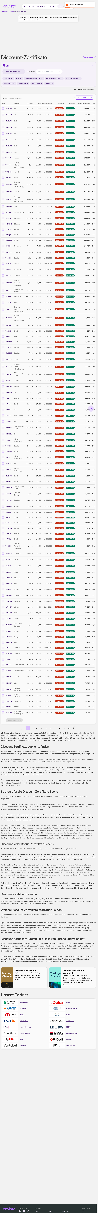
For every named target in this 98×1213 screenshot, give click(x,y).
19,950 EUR (59, 263)
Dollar (51, 1211)
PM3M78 (8, 207)
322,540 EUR (59, 566)
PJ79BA (8, 494)
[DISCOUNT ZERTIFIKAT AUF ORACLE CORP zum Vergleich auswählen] (3, 240)
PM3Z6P (8, 689)
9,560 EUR (70, 463)
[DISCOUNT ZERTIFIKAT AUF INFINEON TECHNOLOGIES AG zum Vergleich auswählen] (3, 607)
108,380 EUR (70, 410)
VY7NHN (8, 528)
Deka (68, 1002)
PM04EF (8, 683)
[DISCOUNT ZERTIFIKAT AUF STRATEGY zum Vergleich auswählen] (3, 184)
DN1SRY (8, 665)
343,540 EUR (70, 296)
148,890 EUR (70, 275)
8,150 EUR (59, 115)
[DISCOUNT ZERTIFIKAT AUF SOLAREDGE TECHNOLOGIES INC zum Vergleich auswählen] (3, 712)
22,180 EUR (70, 572)
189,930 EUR (70, 386)
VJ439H (8, 546)
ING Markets (24, 1021)
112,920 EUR (59, 589)
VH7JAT (8, 659)
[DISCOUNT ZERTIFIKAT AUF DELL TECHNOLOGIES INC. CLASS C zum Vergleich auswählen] (3, 206)
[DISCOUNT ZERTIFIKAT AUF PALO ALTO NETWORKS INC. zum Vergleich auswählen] (3, 689)
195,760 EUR (70, 428)
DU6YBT (8, 637)
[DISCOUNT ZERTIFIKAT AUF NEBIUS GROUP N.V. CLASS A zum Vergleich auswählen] (3, 158)
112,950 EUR (59, 631)
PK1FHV (8, 566)
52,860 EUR (70, 607)
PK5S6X (8, 246)
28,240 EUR (59, 625)
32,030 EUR (59, 415)
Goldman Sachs (71, 1009)
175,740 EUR (59, 398)
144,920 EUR (59, 500)
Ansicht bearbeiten (83, 97)
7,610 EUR (59, 121)
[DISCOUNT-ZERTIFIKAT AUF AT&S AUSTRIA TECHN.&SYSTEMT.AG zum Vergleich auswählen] (3, 177)
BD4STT (8, 648)
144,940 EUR (59, 553)
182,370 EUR (59, 229)
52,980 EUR (70, 707)
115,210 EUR (59, 240)
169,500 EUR (59, 158)
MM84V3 (8, 325)
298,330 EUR (70, 659)
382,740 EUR (59, 613)
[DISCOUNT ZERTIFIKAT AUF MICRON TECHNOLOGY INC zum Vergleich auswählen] (3, 440)
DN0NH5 (8, 578)
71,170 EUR (59, 642)
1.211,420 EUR (70, 523)
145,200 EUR (70, 595)
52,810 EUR (59, 607)
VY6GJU (8, 158)
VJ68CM (8, 240)
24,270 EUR (70, 712)
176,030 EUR (70, 398)
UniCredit (69, 1039)
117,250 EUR (70, 331)
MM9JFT (8, 133)
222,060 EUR (70, 517)
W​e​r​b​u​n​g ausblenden (64, 38)
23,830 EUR (70, 421)
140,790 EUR (70, 476)
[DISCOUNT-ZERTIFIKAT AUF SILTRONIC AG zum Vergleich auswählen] (3, 224)
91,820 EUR (70, 318)
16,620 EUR (70, 212)
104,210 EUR (59, 434)
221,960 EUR (59, 517)
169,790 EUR (70, 158)
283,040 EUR (70, 689)
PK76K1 (8, 671)
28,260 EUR (70, 625)
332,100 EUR (70, 218)
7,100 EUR (70, 127)
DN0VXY (8, 374)
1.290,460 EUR (70, 601)
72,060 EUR (70, 336)
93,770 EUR (59, 184)
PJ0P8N (8, 421)
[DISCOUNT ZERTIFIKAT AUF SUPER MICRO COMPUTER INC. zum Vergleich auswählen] (3, 625)
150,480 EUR (59, 653)
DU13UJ (8, 517)
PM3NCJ (8, 434)
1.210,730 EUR (59, 523)
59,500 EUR (59, 695)
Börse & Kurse (4, 11)
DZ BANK (23, 1009)
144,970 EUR (70, 500)
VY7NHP (8, 229)
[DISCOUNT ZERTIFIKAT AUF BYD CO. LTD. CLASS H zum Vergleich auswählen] (3, 108)
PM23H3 (8, 387)
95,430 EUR (70, 366)
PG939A (8, 500)
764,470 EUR (59, 440)
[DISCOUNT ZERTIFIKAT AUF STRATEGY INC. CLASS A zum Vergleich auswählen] (3, 165)
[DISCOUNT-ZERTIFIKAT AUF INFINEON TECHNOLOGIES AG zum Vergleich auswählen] (3, 707)
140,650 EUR (70, 404)
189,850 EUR (70, 347)
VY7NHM (8, 172)
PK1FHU (8, 218)
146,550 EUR (59, 482)
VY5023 (8, 440)
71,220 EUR (70, 642)
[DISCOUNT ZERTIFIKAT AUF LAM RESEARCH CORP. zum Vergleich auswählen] (3, 670)
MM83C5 (8, 353)
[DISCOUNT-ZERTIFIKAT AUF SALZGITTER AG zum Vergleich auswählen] (3, 637)
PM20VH (8, 488)
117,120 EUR (59, 380)
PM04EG (8, 393)
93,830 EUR (70, 184)
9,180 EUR (70, 152)
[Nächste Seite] (74, 728)
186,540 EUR (70, 192)
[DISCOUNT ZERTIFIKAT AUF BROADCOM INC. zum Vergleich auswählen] (3, 659)
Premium (52, 6)
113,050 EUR (70, 631)
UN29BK (8, 416)
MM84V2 (8, 560)
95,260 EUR (59, 309)
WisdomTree (70, 1045)
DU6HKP (8, 342)
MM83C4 (8, 553)
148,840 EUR (59, 275)
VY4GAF (8, 523)
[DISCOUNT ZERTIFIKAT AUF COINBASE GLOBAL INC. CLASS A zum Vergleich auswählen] (3, 252)
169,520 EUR (70, 701)
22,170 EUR (59, 572)
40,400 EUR (70, 546)
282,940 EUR (59, 689)
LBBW (68, 1027)
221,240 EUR (59, 451)
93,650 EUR (59, 165)
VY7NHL (8, 347)
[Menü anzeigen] (24, 6)
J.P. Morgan (70, 1021)
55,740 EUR (59, 269)
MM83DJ (8, 359)
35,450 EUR (70, 506)
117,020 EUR (59, 325)
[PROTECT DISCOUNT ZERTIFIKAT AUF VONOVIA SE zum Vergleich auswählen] (3, 263)
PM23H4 (8, 192)
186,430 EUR (59, 172)
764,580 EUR (59, 470)
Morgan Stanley (25, 1033)
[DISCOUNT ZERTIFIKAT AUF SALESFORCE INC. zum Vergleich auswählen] (3, 701)
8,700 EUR (70, 108)
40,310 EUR (59, 546)
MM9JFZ (8, 152)
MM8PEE (8, 654)
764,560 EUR (70, 440)
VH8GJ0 (8, 451)
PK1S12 (8, 297)
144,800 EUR (59, 446)
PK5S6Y (8, 269)
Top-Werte (65, 1211)
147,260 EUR (70, 252)
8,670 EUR (59, 108)
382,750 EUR (70, 613)
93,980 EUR (70, 199)
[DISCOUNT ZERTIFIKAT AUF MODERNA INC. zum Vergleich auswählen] (3, 648)
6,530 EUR (59, 140)
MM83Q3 (8, 367)
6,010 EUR (70, 133)
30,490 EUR (59, 494)
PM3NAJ (8, 283)
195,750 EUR (59, 428)
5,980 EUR (59, 133)
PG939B (8, 275)
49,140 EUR (70, 637)
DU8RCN (8, 707)
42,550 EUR (59, 283)
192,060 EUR (59, 374)
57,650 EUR (59, 246)
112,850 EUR (59, 559)
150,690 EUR (70, 653)
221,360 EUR (70, 451)
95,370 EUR (59, 366)
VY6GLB (8, 534)
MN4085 (8, 713)
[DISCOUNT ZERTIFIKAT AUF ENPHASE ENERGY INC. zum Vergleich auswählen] (3, 494)
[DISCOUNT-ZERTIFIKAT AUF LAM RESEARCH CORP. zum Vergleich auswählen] (3, 665)
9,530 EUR (59, 463)
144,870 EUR (70, 446)
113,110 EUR (70, 539)
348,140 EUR (59, 206)
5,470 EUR (70, 146)
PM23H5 (8, 677)
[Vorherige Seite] (23, 728)
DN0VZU (8, 583)
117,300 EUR (70, 342)
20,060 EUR (70, 263)
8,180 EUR (70, 115)
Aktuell (31, 6)
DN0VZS (8, 642)
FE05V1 (8, 589)
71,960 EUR (59, 302)
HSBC (22, 1015)
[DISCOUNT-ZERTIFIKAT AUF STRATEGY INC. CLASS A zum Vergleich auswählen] (3, 199)
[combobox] (49, 71)
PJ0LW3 (8, 380)
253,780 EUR (59, 670)
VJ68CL (8, 512)
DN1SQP (8, 613)
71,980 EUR (70, 302)
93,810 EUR (70, 165)
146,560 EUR (70, 482)
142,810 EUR (70, 235)
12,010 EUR (59, 618)
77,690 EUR (70, 224)
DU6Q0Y (8, 235)
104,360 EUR (70, 434)
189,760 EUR (59, 347)
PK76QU (8, 631)
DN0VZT (8, 336)
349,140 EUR (70, 206)
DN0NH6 (8, 224)
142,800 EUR (59, 235)
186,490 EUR (59, 192)
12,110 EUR (70, 618)
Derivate (12, 11)
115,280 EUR (70, 240)
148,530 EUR (70, 533)
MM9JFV (8, 127)
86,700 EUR (59, 290)
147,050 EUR (59, 252)
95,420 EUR (70, 309)
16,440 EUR (59, 212)
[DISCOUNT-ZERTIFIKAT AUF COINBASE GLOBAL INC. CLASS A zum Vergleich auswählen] (3, 595)
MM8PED (8, 252)
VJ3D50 (8, 263)
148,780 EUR (59, 258)
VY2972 (8, 302)
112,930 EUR (70, 589)
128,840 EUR (70, 177)
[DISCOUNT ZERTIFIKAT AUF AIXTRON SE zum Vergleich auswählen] (3, 506)
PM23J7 (8, 457)
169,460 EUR (59, 701)
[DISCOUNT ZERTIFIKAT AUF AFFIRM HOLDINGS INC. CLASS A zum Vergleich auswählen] (3, 695)
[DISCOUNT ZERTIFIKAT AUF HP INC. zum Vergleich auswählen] (3, 421)
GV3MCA (8, 607)
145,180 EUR (59, 595)
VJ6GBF (8, 258)
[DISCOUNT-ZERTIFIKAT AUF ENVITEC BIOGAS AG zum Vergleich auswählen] (3, 212)
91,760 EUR (59, 318)
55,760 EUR (70, 269)
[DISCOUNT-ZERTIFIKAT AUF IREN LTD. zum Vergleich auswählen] (3, 415)
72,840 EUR (70, 683)
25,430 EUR (70, 665)
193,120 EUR (70, 487)
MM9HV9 (8, 476)
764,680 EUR (70, 470)
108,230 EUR (59, 410)
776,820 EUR (59, 457)
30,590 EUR (70, 494)
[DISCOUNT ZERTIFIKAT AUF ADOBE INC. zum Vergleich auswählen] (3, 451)
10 (69, 728)
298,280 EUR (59, 659)
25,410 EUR (59, 665)
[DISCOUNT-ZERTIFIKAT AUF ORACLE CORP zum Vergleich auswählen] (3, 342)
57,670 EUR (70, 246)
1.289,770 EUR (59, 601)
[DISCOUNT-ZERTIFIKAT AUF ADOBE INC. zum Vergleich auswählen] (3, 517)
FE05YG (8, 199)
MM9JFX (8, 115)
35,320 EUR (59, 506)
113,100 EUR (59, 539)
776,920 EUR (70, 457)
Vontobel (23, 1045)
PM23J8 (8, 470)
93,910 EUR (59, 199)
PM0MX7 (8, 506)
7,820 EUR (59, 359)
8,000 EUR (70, 359)
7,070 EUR (59, 127)
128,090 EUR (59, 177)
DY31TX (8, 212)
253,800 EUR (70, 670)
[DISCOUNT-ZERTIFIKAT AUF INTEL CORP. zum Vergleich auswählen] (3, 336)
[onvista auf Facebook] (20, 1211)
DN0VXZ (8, 428)
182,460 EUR (70, 229)
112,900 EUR (70, 559)
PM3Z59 (8, 410)
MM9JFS (8, 146)
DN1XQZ (8, 177)
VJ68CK (8, 331)
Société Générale (72, 1033)
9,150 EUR (59, 152)
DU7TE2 (8, 539)
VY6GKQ (8, 165)
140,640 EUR (59, 404)
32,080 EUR (70, 415)
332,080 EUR (59, 218)
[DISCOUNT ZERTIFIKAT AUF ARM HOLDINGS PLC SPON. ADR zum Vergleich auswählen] (3, 487)
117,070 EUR (70, 325)
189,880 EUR (59, 386)
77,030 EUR (59, 224)
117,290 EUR (59, 342)
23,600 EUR (59, 712)
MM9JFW (8, 121)
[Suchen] (72, 6)
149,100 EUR (70, 353)
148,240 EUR (59, 533)
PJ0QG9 (8, 619)
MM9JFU (8, 140)
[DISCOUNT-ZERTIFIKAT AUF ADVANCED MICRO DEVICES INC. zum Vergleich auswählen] (3, 613)
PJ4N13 (8, 290)
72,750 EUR (59, 583)
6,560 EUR (70, 140)
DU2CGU (8, 482)
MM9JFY (8, 108)
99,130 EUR (70, 647)
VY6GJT (8, 399)
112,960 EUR (59, 512)
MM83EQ (8, 696)
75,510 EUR (70, 578)
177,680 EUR (70, 528)
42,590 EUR (70, 283)
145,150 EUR (70, 553)
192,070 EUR (70, 374)
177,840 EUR (70, 677)
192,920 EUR (59, 487)
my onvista (41, 6)
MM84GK (8, 625)
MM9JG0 (8, 463)
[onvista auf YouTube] (24, 1211)
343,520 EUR (59, 296)
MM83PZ (8, 184)
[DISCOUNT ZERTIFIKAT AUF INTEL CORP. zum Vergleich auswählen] (3, 302)
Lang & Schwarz (25, 1027)
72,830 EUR (59, 683)
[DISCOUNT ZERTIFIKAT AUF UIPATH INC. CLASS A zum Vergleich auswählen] (3, 619)
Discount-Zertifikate (20, 11)
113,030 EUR (70, 512)
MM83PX (8, 318)
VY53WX (8, 601)
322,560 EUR (70, 566)
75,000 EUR (59, 578)
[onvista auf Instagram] (28, 1211)
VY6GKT (8, 309)
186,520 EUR (70, 172)
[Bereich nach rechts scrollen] (91, 408)
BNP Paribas (24, 1002)
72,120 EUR (59, 393)
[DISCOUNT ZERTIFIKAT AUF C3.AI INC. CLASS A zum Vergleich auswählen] (3, 359)
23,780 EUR (59, 421)
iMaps (68, 1015)
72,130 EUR (70, 393)
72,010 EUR (59, 336)
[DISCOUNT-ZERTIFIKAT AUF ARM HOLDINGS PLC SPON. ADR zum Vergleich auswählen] (3, 374)
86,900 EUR (70, 290)
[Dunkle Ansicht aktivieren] (12, 1)
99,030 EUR (59, 647)
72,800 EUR (70, 583)
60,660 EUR (70, 695)
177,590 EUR (59, 528)
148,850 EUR (70, 258)
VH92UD (8, 701)
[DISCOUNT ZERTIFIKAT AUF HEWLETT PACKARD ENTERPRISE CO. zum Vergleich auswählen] (3, 283)
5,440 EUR (59, 146)
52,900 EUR (59, 707)
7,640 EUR (70, 121)
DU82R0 (8, 404)
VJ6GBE (8, 446)
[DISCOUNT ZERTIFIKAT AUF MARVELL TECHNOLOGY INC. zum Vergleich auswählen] (3, 172)
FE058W (8, 595)
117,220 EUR (70, 380)
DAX (36, 1211)
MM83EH (8, 572)
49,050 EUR (59, 637)
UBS (21, 1039)
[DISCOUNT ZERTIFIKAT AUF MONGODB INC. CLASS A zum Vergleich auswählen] (3, 218)
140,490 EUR (59, 476)
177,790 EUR (59, 677)
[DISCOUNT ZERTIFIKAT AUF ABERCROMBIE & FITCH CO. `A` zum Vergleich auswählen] (3, 290)
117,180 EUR (59, 331)
